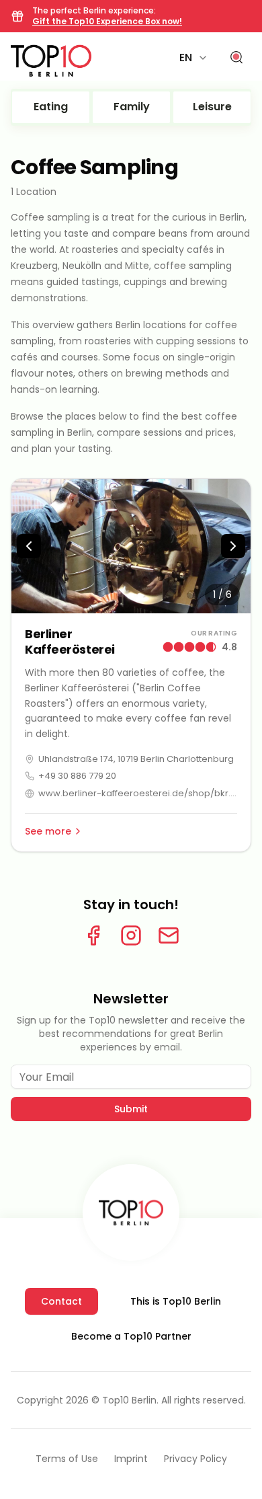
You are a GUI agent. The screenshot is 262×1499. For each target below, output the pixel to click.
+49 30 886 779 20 (77, 775)
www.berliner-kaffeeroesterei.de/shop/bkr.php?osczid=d (137, 793)
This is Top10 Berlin (175, 1301)
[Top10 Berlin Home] (131, 1212)
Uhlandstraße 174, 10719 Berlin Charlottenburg (136, 759)
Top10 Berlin (129, 1400)
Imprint (131, 1458)
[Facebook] (93, 935)
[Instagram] (131, 935)
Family (132, 106)
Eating (51, 106)
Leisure (212, 106)
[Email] (168, 935)
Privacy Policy (195, 1458)
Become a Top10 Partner (131, 1336)
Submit (131, 1109)
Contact (61, 1301)
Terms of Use (67, 1458)
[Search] (236, 58)
